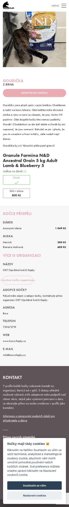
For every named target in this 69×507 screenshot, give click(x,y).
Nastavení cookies (34, 495)
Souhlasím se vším (34, 485)
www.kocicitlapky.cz (14, 341)
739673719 (9, 327)
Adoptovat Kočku (34, 93)
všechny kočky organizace (18, 280)
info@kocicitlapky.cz (14, 355)
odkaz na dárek (13, 171)
